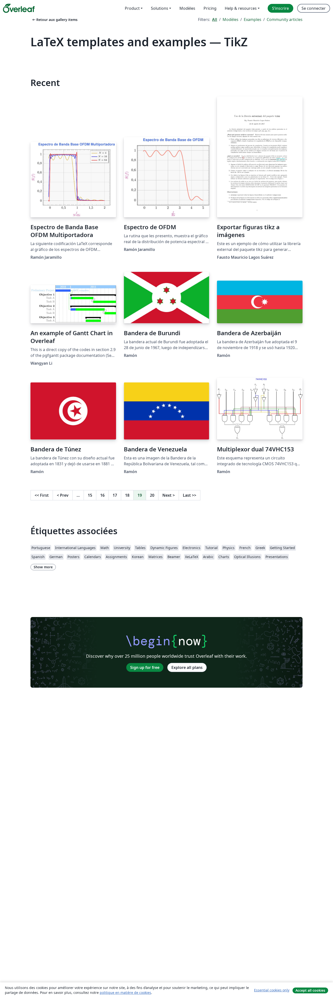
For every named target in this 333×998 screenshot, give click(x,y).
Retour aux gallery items (54, 19)
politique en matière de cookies (125, 992)
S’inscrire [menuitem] (280, 8)
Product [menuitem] (132, 8)
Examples (252, 19)
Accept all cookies (310, 990)
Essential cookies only (271, 990)
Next (168, 495)
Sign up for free (144, 667)
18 (127, 495)
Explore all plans (187, 667)
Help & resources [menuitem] (241, 8)
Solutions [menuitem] (159, 8)
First (42, 495)
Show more (43, 567)
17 (115, 495)
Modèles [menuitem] (187, 8)
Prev (63, 495)
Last (189, 495)
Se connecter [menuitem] (314, 8)
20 (152, 495)
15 (90, 495)
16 (102, 495)
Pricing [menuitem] (210, 8)
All (214, 19)
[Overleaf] (19, 8)
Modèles (230, 19)
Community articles (285, 19)
